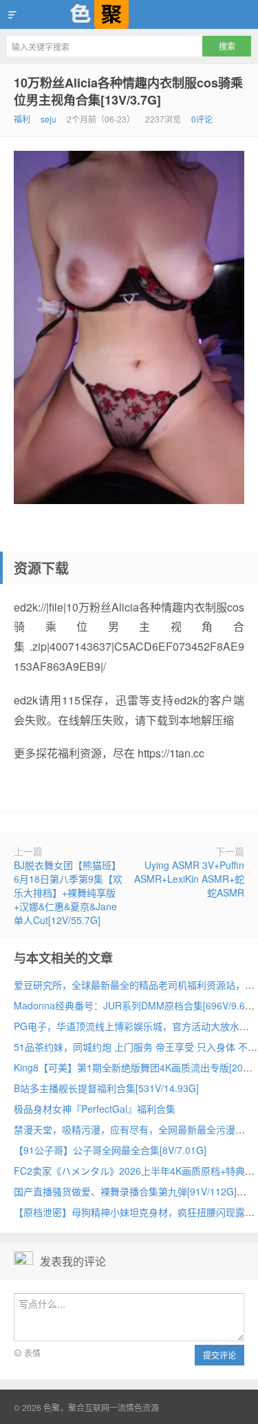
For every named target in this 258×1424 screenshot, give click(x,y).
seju (48, 119)
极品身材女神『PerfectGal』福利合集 (94, 1109)
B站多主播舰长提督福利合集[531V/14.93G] (106, 1088)
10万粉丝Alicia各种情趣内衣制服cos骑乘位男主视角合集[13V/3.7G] (128, 91)
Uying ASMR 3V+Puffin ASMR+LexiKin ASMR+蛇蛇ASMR (189, 878)
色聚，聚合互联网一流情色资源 (129, 14)
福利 (22, 119)
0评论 (202, 119)
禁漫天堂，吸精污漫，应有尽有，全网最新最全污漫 (124, 1129)
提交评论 (219, 1355)
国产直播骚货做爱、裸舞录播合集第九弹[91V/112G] (125, 1191)
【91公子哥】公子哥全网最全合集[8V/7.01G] (110, 1150)
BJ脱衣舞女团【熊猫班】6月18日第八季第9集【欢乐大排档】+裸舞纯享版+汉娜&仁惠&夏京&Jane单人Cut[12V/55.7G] (68, 892)
